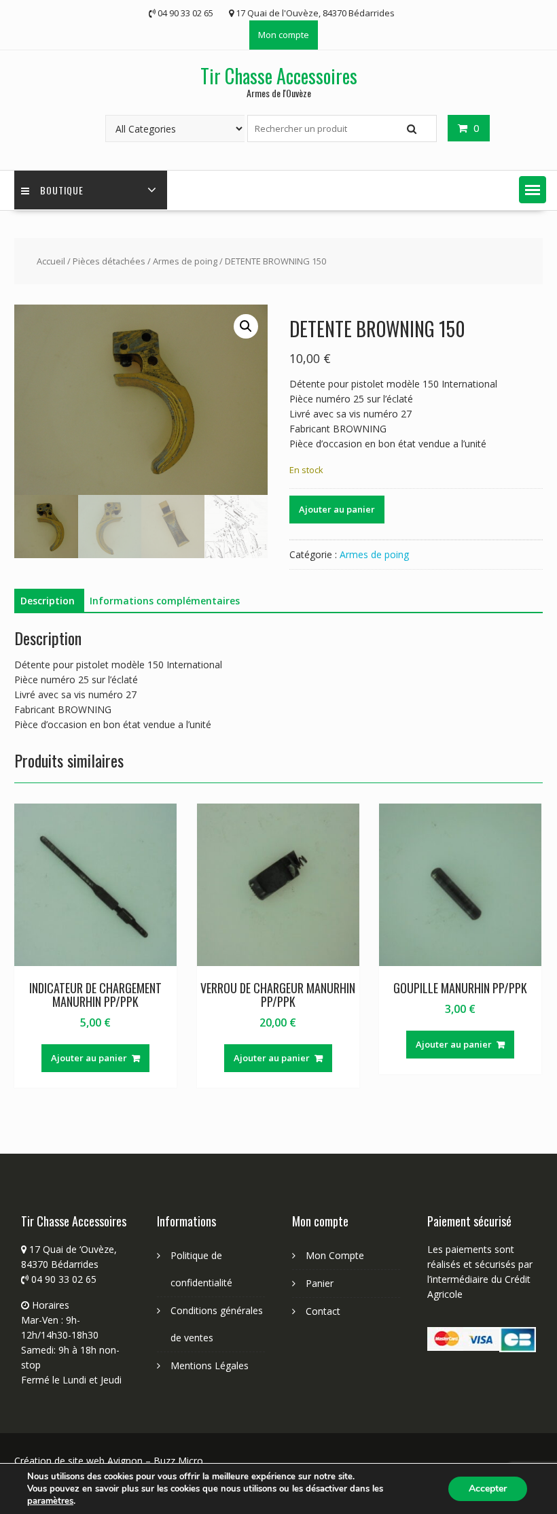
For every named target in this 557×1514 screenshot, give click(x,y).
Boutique (62, 190)
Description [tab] (47, 600)
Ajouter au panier (337, 509)
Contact (323, 1311)
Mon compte (283, 35)
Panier (320, 1283)
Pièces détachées (109, 261)
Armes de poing (185, 261)
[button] (532, 189)
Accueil (51, 261)
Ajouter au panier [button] (89, 1058)
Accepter (488, 1488)
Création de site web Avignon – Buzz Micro (108, 1460)
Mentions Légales (209, 1365)
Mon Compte (335, 1255)
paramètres (50, 1501)
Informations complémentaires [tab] (165, 600)
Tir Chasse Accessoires (278, 76)
